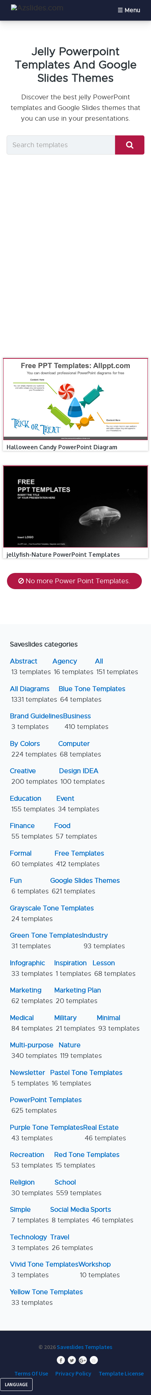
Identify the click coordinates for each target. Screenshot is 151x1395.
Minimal (118, 1023)
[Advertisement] (75, 258)
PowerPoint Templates (46, 1105)
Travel (71, 1242)
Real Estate (104, 1132)
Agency (72, 666)
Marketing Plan (77, 995)
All (116, 666)
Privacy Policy (73, 1373)
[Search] (129, 145)
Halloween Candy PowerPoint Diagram (62, 447)
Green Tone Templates (46, 940)
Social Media (69, 1214)
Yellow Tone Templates (46, 1297)
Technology (29, 1242)
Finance (31, 831)
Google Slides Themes (85, 886)
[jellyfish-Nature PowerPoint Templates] (75, 465)
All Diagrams (33, 694)
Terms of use (31, 1373)
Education (32, 803)
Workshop (99, 1269)
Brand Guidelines (36, 721)
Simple (29, 1214)
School (78, 1187)
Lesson (114, 968)
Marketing (31, 995)
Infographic (31, 968)
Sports (112, 1214)
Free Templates (79, 858)
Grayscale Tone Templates (52, 913)
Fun (29, 886)
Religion (31, 1187)
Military (74, 1023)
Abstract (30, 666)
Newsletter (29, 1078)
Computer (79, 749)
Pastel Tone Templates (86, 1078)
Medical (31, 1023)
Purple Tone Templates (46, 1132)
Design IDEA (82, 776)
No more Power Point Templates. (78, 581)
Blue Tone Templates (92, 694)
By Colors (33, 749)
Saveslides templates (84, 1346)
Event (77, 803)
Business (85, 721)
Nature (80, 1050)
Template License (121, 1373)
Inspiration (72, 968)
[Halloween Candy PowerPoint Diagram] (75, 358)
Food (75, 831)
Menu (132, 10)
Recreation (31, 1160)
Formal (31, 858)
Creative (34, 776)
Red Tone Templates (86, 1160)
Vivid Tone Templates (44, 1269)
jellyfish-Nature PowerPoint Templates (63, 554)
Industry (103, 940)
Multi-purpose (33, 1050)
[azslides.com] (37, 8)
